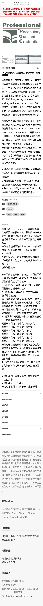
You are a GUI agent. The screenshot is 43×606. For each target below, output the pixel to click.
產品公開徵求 (8, 539)
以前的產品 (36, 68)
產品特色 (5, 224)
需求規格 (5, 393)
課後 (22, 214)
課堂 (16, 214)
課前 (9, 214)
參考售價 (5, 417)
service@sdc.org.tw (22, 596)
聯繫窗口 (5, 422)
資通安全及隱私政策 (12, 558)
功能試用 (5, 411)
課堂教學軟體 (10, 68)
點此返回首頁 (31, 14)
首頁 (3, 68)
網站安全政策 (8, 562)
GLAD (10, 209)
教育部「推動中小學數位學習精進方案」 (21, 536)
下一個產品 (40, 68)
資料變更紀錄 (6, 434)
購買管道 (5, 428)
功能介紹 (5, 405)
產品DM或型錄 (7, 399)
